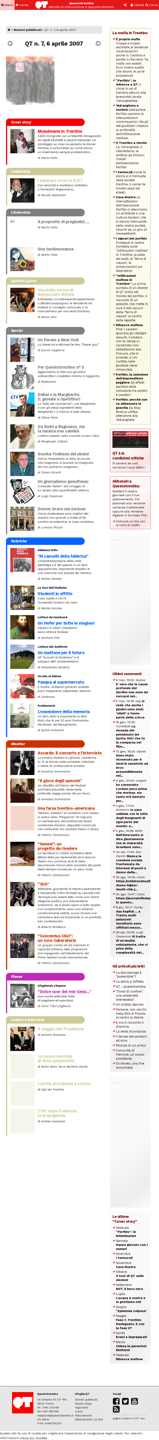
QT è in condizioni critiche (128, 455)
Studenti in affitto (55, 593)
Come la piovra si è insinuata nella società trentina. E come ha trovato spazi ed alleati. (131, 182)
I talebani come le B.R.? (60, 180)
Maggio (130, 1322)
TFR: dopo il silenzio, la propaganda (58, 1113)
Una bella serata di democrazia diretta (56, 292)
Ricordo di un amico (131, 1045)
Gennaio (132, 1245)
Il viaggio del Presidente (61, 1028)
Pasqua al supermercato (61, 682)
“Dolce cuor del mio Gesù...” (64, 991)
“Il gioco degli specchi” (60, 780)
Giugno (131, 1309)
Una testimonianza (55, 249)
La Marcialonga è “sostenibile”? (129, 974)
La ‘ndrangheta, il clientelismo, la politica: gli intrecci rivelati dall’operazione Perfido (131, 155)
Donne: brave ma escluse (62, 508)
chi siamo (43, 1419)
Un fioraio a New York (58, 339)
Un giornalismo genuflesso (63, 481)
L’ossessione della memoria (64, 711)
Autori (79, 1411)
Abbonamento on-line (89, 1419)
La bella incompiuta (131, 1031)
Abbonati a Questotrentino (125, 483)
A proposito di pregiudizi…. (64, 221)
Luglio (130, 1298)
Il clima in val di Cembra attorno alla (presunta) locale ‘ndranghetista (131, 90)
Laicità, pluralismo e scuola (64, 1083)
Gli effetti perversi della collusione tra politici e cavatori (132, 384)
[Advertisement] (130, 600)
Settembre (129, 1287)
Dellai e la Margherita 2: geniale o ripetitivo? (59, 396)
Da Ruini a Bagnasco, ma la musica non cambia (61, 428)
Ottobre (130, 1276)
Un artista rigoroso (130, 1004)
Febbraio (126, 1232)
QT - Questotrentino (131, 986)
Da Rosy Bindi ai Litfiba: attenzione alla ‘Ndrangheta (131, 409)
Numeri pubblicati (27, 30)
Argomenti (81, 1407)
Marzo (131, 1346)
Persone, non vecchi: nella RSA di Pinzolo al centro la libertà (131, 1013)
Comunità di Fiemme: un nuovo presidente (130, 1054)
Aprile (131, 1335)
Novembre (126, 1265)
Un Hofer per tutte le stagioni (66, 623)
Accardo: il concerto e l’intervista (70, 753)
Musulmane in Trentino (60, 131)
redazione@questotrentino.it (55, 1415)
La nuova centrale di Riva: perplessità (56, 1058)
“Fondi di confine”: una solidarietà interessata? (129, 995)
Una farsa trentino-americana (66, 808)
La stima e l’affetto (130, 981)
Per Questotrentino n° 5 (61, 367)
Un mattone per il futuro (61, 652)
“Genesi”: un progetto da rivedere (57, 846)
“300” (43, 884)
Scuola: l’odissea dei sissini (63, 454)
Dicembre (124, 1256)
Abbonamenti (83, 1415)
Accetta (41, 1438)
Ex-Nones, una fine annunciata (130, 1065)
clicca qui (27, 1438)
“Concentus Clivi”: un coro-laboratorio (57, 938)
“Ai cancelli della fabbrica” (63, 556)
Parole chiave (83, 1403)
